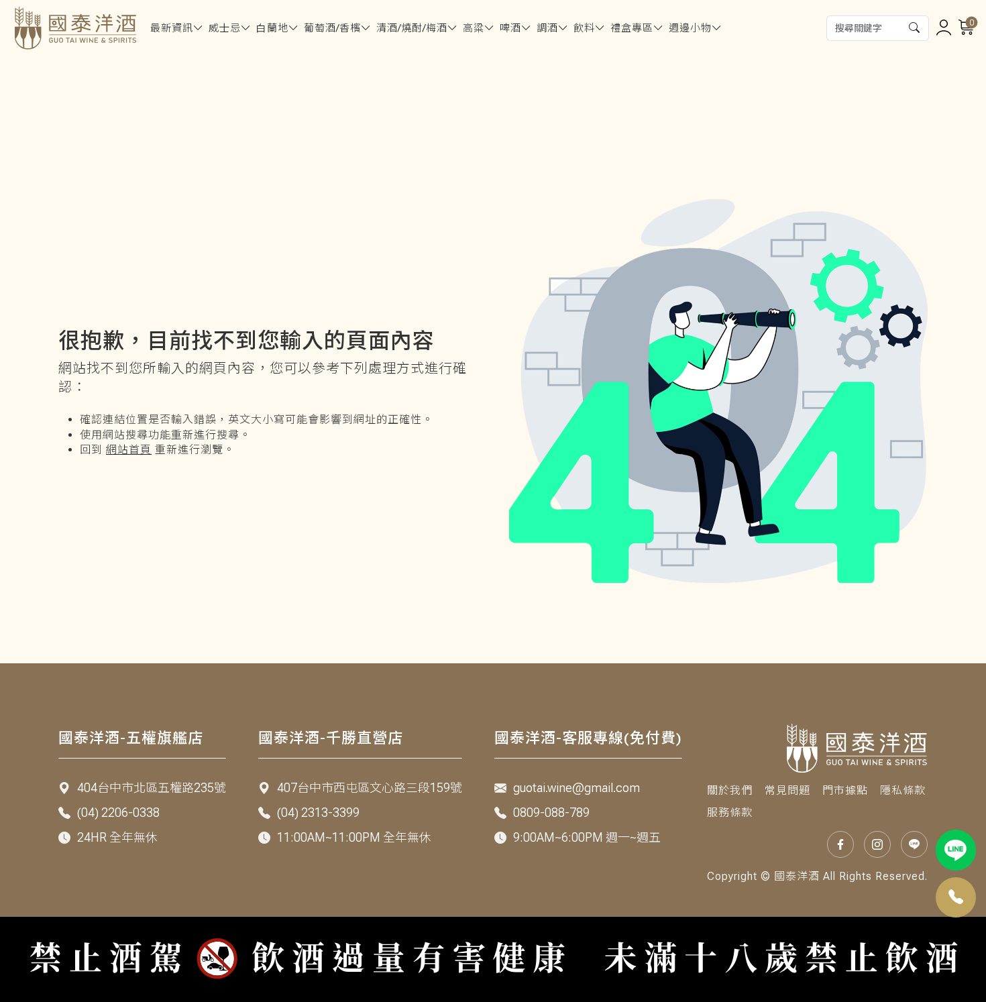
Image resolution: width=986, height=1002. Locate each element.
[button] (915, 28)
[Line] (956, 850)
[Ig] (877, 844)
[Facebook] (840, 844)
